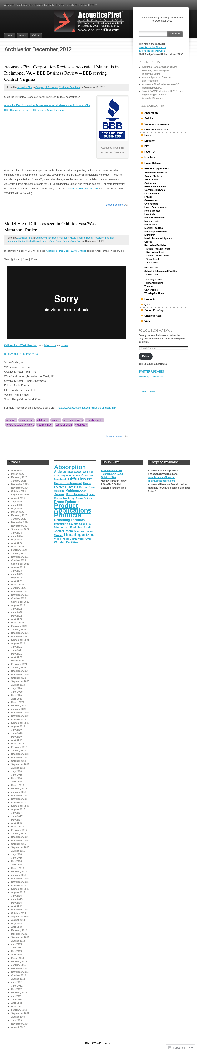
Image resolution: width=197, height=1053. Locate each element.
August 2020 (18, 685)
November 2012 (20, 972)
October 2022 (18, 598)
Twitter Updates (151, 371)
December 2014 (20, 909)
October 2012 (18, 975)
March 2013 (17, 958)
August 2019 (18, 726)
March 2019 (17, 743)
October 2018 (18, 761)
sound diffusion (64, 424)
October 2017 (18, 802)
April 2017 (16, 823)
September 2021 (20, 640)
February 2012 (19, 992)
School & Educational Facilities (161, 271)
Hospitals (149, 214)
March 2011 (17, 1006)
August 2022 (18, 605)
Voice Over (75, 241)
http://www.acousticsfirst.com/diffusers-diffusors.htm (87, 407)
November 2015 (20, 882)
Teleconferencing (153, 283)
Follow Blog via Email (155, 330)
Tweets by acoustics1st (151, 376)
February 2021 (19, 664)
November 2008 (20, 1023)
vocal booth (81, 424)
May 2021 (16, 653)
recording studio (94, 420)
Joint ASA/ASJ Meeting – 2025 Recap (162, 91)
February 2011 (19, 1010)
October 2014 (18, 913)
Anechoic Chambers (155, 172)
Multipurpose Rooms (155, 231)
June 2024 (17, 536)
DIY (146, 146)
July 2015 (16, 896)
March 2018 (17, 785)
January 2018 (18, 792)
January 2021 (18, 667)
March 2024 (17, 546)
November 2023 (20, 557)
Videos (36, 35)
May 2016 (16, 861)
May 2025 (16, 508)
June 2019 (17, 733)
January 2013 (18, 965)
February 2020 (19, 705)
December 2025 (20, 484)
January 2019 (18, 750)
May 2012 (16, 989)
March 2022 (17, 622)
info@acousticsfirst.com (152, 51)
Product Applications (157, 168)
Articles (149, 118)
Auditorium (150, 183)
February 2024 (19, 550)
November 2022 (20, 595)
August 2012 (18, 978)
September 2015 (20, 889)
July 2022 (16, 608)
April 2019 (16, 740)
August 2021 (18, 643)
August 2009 (18, 1017)
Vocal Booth (62, 241)
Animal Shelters (153, 176)
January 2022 (18, 629)
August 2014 (18, 920)
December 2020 (20, 671)
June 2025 (17, 505)
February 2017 (19, 830)
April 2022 (16, 619)
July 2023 (16, 570)
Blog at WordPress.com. (98, 1043)
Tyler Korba (50, 345)
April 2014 (16, 927)
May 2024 (16, 539)
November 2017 (20, 799)
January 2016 (18, 875)
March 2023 (17, 584)
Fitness (148, 197)
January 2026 (18, 481)
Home (10, 35)
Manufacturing (152, 221)
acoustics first (27, 420)
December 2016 (20, 837)
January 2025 (18, 519)
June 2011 (16, 999)
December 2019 (20, 712)
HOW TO (149, 151)
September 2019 (20, 723)
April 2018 (16, 781)
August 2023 (18, 567)
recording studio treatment (20, 424)
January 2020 (18, 709)
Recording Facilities (104, 237)
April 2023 (16, 581)
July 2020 (16, 688)
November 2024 (20, 525)
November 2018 (20, 757)
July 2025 (16, 501)
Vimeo (64, 345)
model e (56, 420)
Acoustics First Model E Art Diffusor (66, 250)
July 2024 (16, 532)
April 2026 (16, 470)
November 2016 (20, 840)
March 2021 (17, 660)
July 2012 (16, 982)
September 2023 (20, 564)
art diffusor (42, 420)
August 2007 (18, 1027)
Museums (149, 235)
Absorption (151, 112)
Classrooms (153, 274)
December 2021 (20, 633)
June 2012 (17, 985)
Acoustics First (24, 87)
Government (151, 200)
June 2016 (17, 857)
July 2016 (16, 854)
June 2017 (17, 816)
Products (149, 299)
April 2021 (16, 657)
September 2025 (20, 494)
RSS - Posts (148, 391)
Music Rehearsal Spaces (158, 238)
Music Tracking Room (81, 237)
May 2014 (16, 923)
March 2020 (17, 702)
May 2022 (16, 615)
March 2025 (17, 512)
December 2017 (20, 795)
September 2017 (20, 806)
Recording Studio (16, 241)
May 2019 (16, 736)
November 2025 (20, 487)
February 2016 (19, 871)
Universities (151, 290)
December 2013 (20, 934)
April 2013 (16, 954)
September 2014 (20, 916)
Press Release (152, 163)
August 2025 (18, 498)
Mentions (64, 237)
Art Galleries (151, 179)
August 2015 (18, 892)
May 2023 (16, 577)
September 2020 (20, 681)
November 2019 (20, 716)
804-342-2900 (108, 477)
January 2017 (18, 833)
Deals (147, 135)
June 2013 (17, 947)
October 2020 (18, 678)
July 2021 (16, 647)
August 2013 (18, 940)
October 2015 (18, 885)
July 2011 (16, 996)
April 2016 (16, 864)
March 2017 (17, 826)
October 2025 (18, 491)
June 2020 (17, 691)
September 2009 (20, 1013)
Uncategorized (153, 315)
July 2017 (16, 813)
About (22, 35)
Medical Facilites (153, 228)
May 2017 (16, 819)
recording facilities (73, 420)
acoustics (11, 420)
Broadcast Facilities (155, 186)
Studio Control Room (37, 241)
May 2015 (16, 902)
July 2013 (16, 944)
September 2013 (20, 937)
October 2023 (18, 560)
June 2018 (17, 774)
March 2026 (17, 474)
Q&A (147, 304)
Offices (148, 242)
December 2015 (20, 878)
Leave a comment (115, 204)
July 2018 (16, 771)
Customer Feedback (69, 87)
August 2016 (18, 851)
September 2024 (20, 529)
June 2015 (17, 899)
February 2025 (19, 515)
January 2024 (18, 553)
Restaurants (151, 267)
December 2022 (20, 591)
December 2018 (20, 754)
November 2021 (20, 636)
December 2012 (20, 968)
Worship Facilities (154, 293)
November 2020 (20, 674)
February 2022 (19, 626)
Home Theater (152, 210)
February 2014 (19, 930)
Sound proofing (154, 310)
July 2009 (16, 1020)
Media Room (151, 224)
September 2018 (20, 764)
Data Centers (151, 193)
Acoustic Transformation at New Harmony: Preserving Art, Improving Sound (159, 70)
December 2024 (20, 522)
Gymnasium (151, 203)
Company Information (46, 87)
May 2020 (16, 695)
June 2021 (17, 650)
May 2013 (16, 951)
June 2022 (17, 612)
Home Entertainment (155, 207)
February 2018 (19, 788)
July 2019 (16, 730)
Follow (145, 356)
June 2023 (17, 574)
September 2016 (20, 847)
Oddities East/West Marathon (20, 345)
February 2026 (19, 477)
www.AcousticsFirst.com (83, 188)
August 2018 (18, 768)
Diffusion (149, 140)
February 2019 (19, 747)
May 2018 (16, 778)
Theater (148, 286)
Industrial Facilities (154, 217)
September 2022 (20, 602)
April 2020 (16, 698)
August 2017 (18, 809)
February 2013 (19, 961)
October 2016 (18, 844)
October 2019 (18, 719)
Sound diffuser (44, 424)
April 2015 (16, 906)
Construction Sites (154, 190)
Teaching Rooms (153, 279)
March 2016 (17, 868)
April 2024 (16, 543)
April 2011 (16, 1003)
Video (52, 241)
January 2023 (18, 588)
